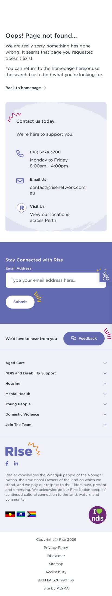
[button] (56, 363)
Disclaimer (56, 556)
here (80, 68)
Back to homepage (23, 87)
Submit (20, 301)
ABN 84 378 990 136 (56, 580)
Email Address (18, 268)
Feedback (87, 338)
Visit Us (37, 206)
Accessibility (56, 572)
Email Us (38, 179)
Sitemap (56, 564)
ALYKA (63, 588)
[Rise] (22, 449)
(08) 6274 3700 (45, 152)
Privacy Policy (56, 548)
